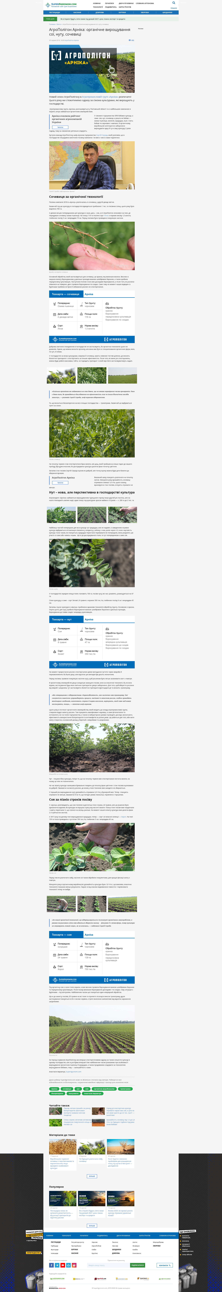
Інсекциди (54, 1253)
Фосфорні (136, 1246)
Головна (52, 24)
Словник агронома (145, 3)
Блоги (59, 24)
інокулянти (73, 1093)
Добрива (100, 12)
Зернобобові (96, 1246)
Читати (60, 127)
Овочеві (115, 1246)
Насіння (77, 12)
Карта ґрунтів (125, 7)
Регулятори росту (77, 1242)
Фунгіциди (54, 1250)
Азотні (135, 1242)
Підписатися (138, 1265)
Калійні (135, 1250)
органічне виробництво (104, 1089)
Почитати (109, 3)
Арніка (54, 1089)
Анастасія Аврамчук (92, 1093)
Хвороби (145, 12)
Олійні (94, 1250)
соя (86, 1089)
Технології (98, 7)
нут (78, 1089)
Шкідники (167, 12)
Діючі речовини (126, 3)
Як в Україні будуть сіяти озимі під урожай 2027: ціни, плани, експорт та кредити (93, 19)
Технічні (115, 1242)
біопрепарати (57, 1093)
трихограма (125, 1089)
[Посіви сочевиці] (61, 375)
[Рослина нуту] (122, 515)
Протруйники (76, 1246)
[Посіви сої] (91, 904)
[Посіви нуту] (61, 515)
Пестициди (54, 12)
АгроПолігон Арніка (72, 40)
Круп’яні (95, 1253)
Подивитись (111, 7)
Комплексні (137, 1253)
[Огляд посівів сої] (61, 904)
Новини (96, 3)
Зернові (94, 1242)
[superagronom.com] (60, 5)
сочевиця (67, 1089)
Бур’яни (122, 12)
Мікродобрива (158, 1242)
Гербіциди (54, 1246)
